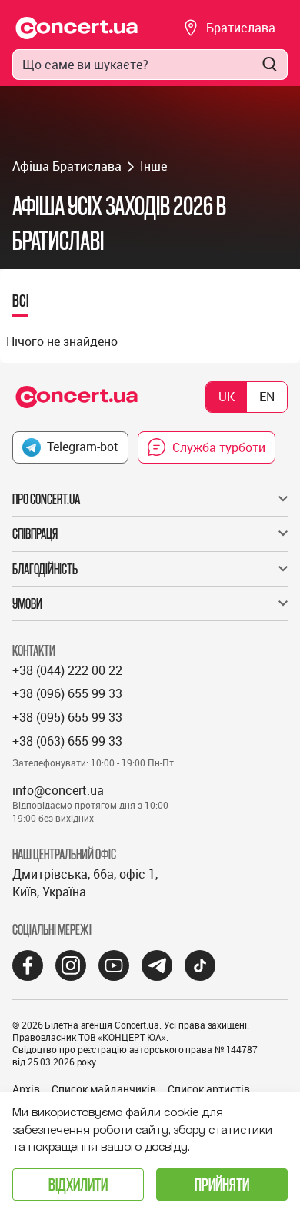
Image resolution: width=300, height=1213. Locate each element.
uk (226, 396)
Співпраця (35, 533)
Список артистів (209, 1089)
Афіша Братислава (67, 166)
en (267, 396)
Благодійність (45, 569)
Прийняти (222, 1184)
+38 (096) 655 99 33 (67, 693)
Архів (26, 1089)
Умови (27, 603)
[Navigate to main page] (77, 28)
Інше (153, 166)
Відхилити (78, 1184)
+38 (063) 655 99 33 (67, 741)
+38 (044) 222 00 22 (67, 670)
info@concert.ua (58, 790)
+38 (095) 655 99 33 (67, 717)
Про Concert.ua (46, 499)
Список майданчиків (104, 1089)
